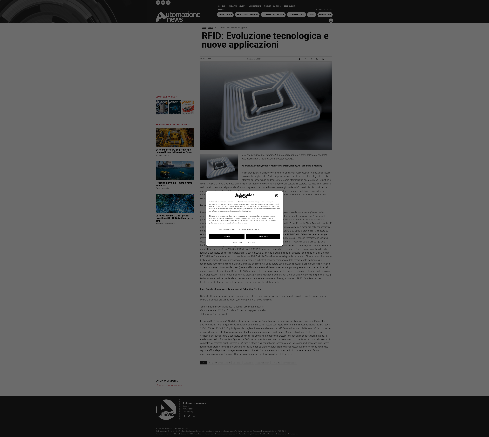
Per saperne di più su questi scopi (250, 229)
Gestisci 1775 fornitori (227, 229)
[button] (277, 195)
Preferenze (263, 236)
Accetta (226, 236)
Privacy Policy (250, 242)
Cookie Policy (237, 242)
